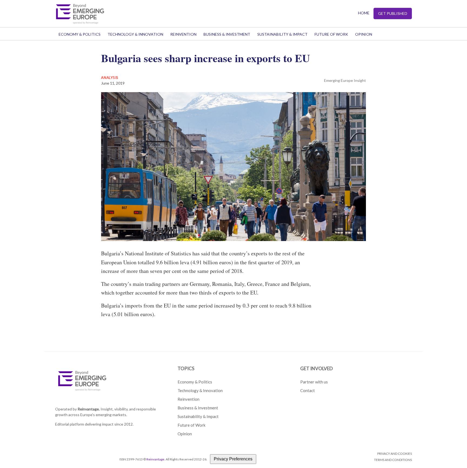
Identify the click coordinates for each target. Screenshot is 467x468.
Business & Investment (227, 34)
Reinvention (183, 34)
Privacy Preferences (233, 459)
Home (363, 13)
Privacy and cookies (394, 454)
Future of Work (331, 34)
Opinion (363, 34)
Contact (307, 390)
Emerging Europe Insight (345, 80)
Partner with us (314, 381)
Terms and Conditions (393, 460)
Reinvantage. (89, 409)
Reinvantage (155, 459)
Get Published (392, 13)
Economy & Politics (80, 34)
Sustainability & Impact (282, 34)
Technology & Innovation (135, 34)
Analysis (109, 77)
